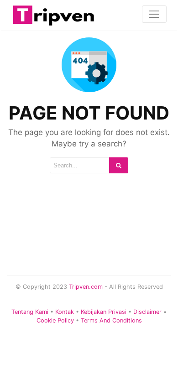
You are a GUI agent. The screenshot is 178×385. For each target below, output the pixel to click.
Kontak (64, 311)
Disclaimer (147, 311)
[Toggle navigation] (154, 14)
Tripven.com (86, 286)
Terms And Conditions (111, 320)
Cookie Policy (55, 320)
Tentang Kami (29, 311)
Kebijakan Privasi (103, 311)
